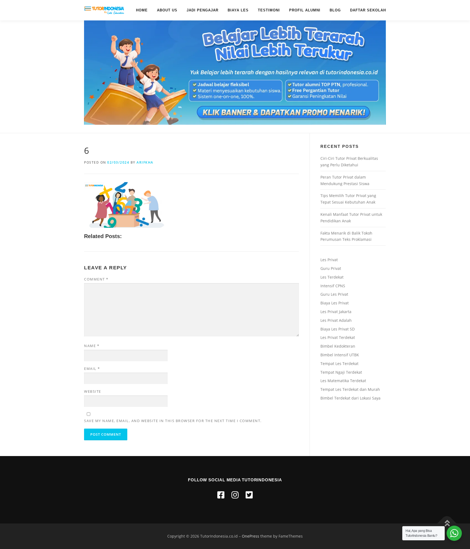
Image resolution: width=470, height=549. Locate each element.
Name (91, 345)
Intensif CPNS (332, 285)
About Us (167, 10)
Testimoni (269, 10)
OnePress (250, 536)
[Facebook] (220, 494)
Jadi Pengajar (202, 10)
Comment (96, 279)
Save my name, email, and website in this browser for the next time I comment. (173, 420)
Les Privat (329, 259)
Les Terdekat (332, 277)
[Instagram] (235, 494)
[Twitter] (249, 494)
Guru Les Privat (334, 294)
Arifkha (145, 162)
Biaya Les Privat (334, 302)
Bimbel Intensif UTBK (339, 354)
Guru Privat (330, 268)
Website (92, 391)
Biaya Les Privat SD (337, 329)
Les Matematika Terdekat (343, 380)
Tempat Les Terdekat (339, 363)
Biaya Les (238, 10)
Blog (335, 10)
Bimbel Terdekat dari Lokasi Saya (350, 398)
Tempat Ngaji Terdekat (341, 372)
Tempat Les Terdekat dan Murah (350, 389)
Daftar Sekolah (368, 10)
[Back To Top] (447, 523)
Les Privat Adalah (336, 320)
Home (142, 10)
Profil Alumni (304, 10)
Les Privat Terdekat (337, 337)
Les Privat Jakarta (335, 311)
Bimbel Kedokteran (337, 346)
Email (92, 368)
